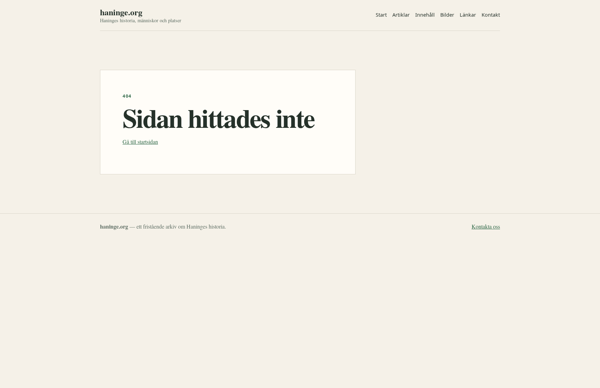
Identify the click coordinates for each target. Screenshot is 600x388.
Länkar (468, 14)
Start (381, 14)
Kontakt (491, 14)
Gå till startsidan (140, 141)
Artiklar (401, 14)
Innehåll (425, 14)
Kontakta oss (486, 226)
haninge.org (121, 12)
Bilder (447, 14)
